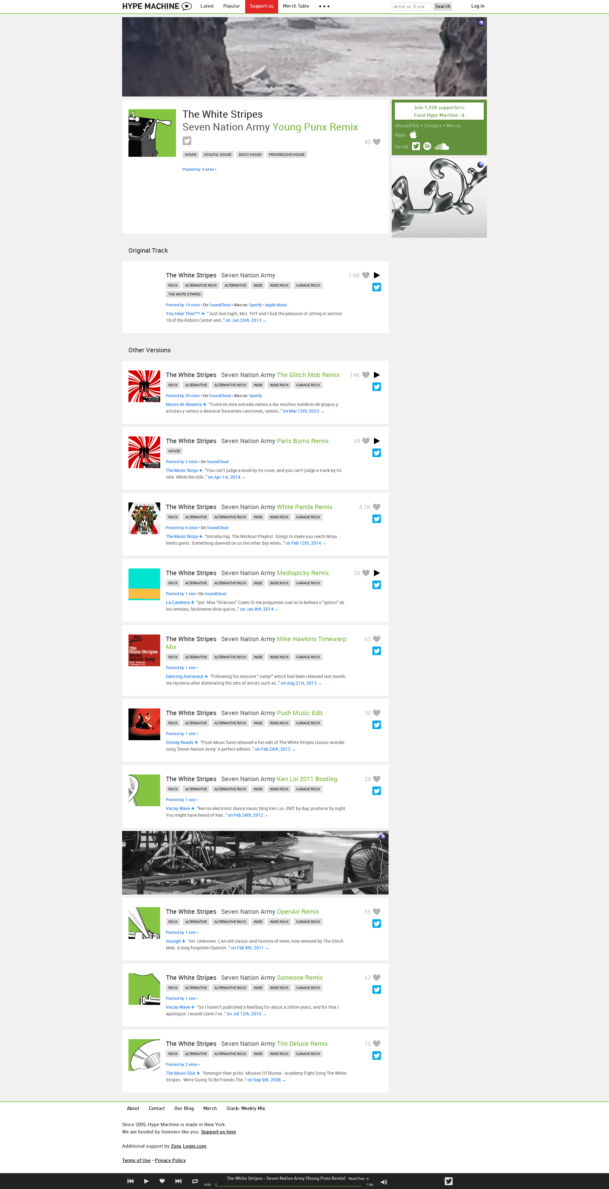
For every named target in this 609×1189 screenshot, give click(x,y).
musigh (173, 941)
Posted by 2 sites (182, 461)
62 (367, 639)
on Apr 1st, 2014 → (227, 477)
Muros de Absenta (184, 404)
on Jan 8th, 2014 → (259, 609)
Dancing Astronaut (184, 676)
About (133, 1108)
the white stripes (184, 294)
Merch (453, 126)
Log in (478, 6)
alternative (235, 285)
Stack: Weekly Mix (245, 1108)
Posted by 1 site (180, 593)
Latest (207, 6)
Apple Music (276, 305)
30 (367, 713)
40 (367, 142)
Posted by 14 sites (183, 305)
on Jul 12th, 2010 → (247, 1014)
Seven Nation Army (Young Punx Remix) (305, 1178)
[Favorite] (376, 141)
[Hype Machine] (159, 6)
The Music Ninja (182, 470)
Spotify (255, 305)
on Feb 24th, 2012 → (275, 749)
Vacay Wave (178, 808)
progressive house (286, 154)
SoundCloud (220, 305)
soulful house (217, 154)
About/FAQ (407, 126)
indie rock (279, 285)
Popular (231, 6)
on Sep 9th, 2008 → (266, 1080)
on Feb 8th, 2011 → (250, 948)
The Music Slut (180, 1073)
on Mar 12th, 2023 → (303, 411)
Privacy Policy (170, 1160)
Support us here (218, 1131)
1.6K (354, 275)
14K (355, 375)
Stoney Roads (179, 742)
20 (357, 573)
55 (367, 911)
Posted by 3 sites (198, 169)
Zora (176, 1146)
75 (367, 1043)
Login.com (194, 1146)
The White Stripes (245, 1178)
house (190, 154)
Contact (432, 126)
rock (173, 285)
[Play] (376, 275)
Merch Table (296, 6)
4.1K (365, 507)
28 (367, 779)
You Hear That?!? (183, 313)
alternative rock (201, 285)
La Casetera (178, 602)
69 (357, 441)
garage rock (308, 285)
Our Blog (184, 1108)
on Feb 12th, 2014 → (305, 543)
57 (367, 977)
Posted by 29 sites (183, 395)
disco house (250, 154)
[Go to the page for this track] (152, 133)
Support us (261, 6)
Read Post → (359, 1179)
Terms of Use (136, 1160)
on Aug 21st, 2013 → (301, 683)
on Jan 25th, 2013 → (246, 320)
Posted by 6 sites (182, 527)
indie (258, 285)
